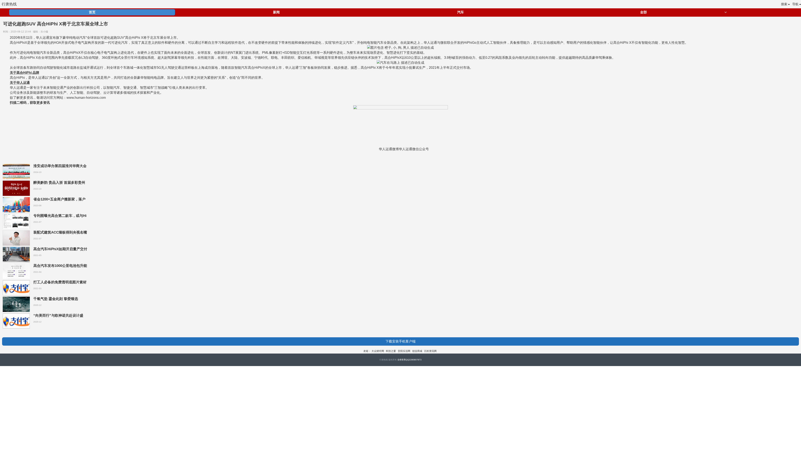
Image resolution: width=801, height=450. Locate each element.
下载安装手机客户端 (400, 341)
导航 (795, 4)
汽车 (460, 12)
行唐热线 (9, 4)
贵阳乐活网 (404, 351)
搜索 (784, 4)
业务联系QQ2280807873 (409, 360)
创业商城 (417, 351)
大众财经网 (378, 351)
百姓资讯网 (430, 351)
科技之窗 (391, 351)
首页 (92, 12)
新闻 (276, 12)
